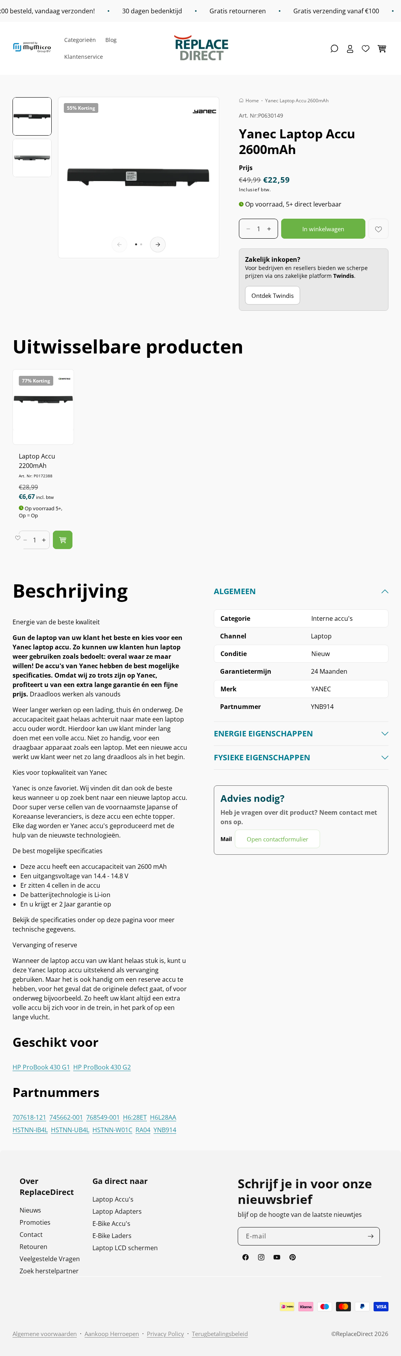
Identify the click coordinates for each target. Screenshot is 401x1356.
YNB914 (165, 1130)
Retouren (33, 1246)
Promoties (35, 1222)
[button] (334, 48)
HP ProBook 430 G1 (41, 1067)
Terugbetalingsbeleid (220, 1334)
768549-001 (103, 1117)
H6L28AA (163, 1117)
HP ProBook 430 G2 (102, 1067)
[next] (158, 244)
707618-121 (29, 1117)
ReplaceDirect (354, 1334)
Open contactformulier (277, 839)
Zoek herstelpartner (49, 1271)
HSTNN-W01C (112, 1130)
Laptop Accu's (113, 1199)
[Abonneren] (370, 1236)
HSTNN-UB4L (70, 1130)
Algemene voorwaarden (45, 1334)
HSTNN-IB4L (30, 1130)
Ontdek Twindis (272, 295)
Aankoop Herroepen (112, 1334)
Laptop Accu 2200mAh (37, 461)
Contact (31, 1234)
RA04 (142, 1130)
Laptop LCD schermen (125, 1248)
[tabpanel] (301, 717)
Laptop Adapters (117, 1211)
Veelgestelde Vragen (50, 1258)
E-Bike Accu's (111, 1223)
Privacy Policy (165, 1334)
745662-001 (66, 1117)
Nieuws (30, 1210)
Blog (111, 40)
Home (252, 100)
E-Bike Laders (112, 1235)
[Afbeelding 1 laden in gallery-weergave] (32, 116)
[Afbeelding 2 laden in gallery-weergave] (32, 158)
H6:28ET (135, 1117)
